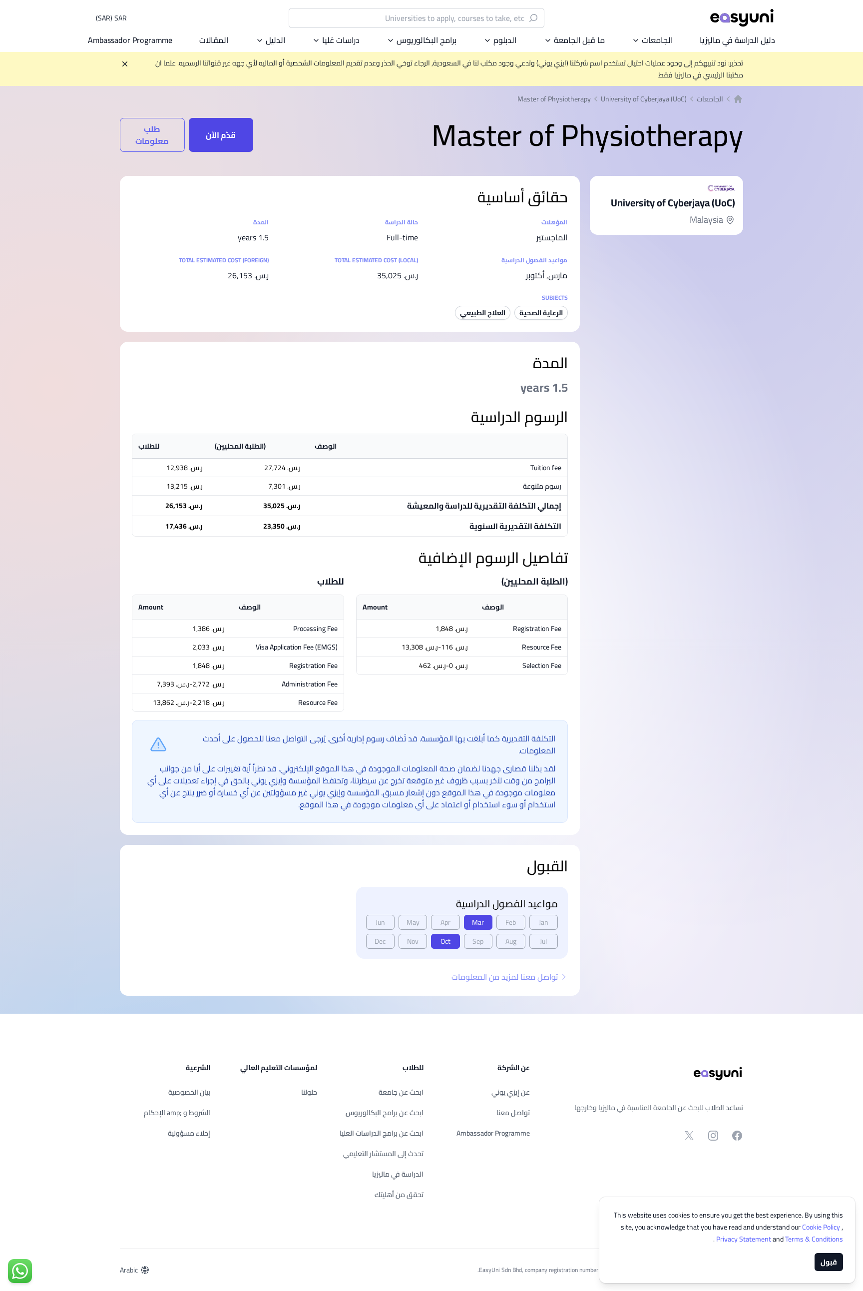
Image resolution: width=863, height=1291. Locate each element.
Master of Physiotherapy (554, 99)
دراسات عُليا (341, 40)
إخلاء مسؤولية (189, 1133)
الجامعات (657, 40)
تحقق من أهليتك (399, 1194)
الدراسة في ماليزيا (398, 1174)
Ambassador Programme (130, 40)
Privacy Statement (744, 1239)
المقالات (213, 40)
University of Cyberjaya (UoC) (644, 99)
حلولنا (309, 1092)
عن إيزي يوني (510, 1092)
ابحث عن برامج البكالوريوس (385, 1112)
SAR (111, 18)
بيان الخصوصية (189, 1092)
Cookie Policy (822, 1227)
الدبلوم (504, 40)
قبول (829, 1262)
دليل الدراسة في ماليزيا (737, 40)
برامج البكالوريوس (426, 40)
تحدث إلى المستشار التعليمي (383, 1153)
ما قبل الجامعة (579, 40)
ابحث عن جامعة (401, 1092)
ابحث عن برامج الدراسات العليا (382, 1133)
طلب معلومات (152, 134)
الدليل (275, 40)
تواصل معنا (513, 1112)
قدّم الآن (221, 134)
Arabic (129, 1270)
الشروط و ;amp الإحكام (177, 1112)
